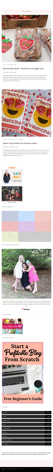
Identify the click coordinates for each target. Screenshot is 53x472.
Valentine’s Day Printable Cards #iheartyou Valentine (20, 143)
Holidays (20, 139)
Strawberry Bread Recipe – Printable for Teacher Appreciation (23, 68)
